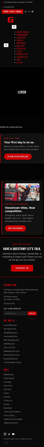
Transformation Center (12, 362)
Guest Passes (9, 378)
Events (6, 393)
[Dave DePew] (6, 443)
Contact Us (22, 268)
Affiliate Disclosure (11, 423)
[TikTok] (29, 11)
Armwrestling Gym (10, 336)
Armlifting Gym (9, 344)
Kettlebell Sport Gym (11, 351)
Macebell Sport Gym (11, 355)
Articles (6, 404)
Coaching (7, 382)
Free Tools (8, 386)
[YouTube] (32, 11)
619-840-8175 (9, 304)
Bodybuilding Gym (11, 359)
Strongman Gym (10, 329)
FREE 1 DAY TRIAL (12, 11)
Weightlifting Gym (10, 333)
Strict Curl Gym (9, 347)
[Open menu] (6, 45)
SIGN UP (32, 313)
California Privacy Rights (13, 419)
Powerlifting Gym (10, 325)
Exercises (7, 389)
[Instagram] (26, 11)
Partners (7, 397)
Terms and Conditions (12, 412)
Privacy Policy (9, 415)
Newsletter (8, 408)
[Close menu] (14, 27)
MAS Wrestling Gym (11, 340)
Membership (8, 374)
